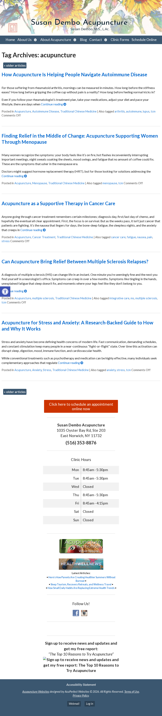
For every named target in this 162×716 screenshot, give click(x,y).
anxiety (111, 370)
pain (149, 237)
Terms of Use (131, 691)
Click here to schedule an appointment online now (81, 406)
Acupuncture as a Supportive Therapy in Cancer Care (58, 203)
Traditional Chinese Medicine (78, 111)
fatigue (131, 237)
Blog (83, 40)
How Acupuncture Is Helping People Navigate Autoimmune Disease (74, 74)
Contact (95, 40)
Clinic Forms (120, 40)
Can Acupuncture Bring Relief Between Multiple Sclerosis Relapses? (75, 261)
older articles (15, 65)
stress (6, 241)
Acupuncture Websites (35, 691)
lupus (146, 111)
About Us (24, 40)
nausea (141, 237)
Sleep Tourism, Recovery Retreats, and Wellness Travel (81, 584)
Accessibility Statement (81, 684)
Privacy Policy (81, 695)
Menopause (39, 183)
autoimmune (134, 111)
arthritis (120, 111)
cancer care (118, 237)
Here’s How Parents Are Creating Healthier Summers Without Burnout (81, 579)
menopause (110, 183)
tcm (153, 111)
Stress (47, 370)
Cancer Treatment (44, 237)
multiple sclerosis (43, 298)
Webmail (74, 703)
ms (132, 298)
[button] (5, 291)
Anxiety (37, 370)
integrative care (119, 298)
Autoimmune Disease (45, 111)
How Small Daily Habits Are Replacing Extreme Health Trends (81, 587)
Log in (89, 703)
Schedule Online (144, 40)
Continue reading (52, 104)
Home (10, 40)
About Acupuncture (55, 40)
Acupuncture (22, 111)
